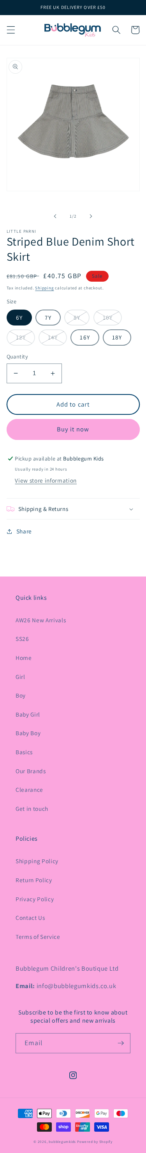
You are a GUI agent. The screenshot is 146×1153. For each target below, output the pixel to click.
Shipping (44, 288)
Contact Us (30, 917)
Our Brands (31, 771)
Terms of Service (38, 936)
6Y (19, 317)
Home (24, 657)
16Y (85, 337)
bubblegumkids (62, 1141)
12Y (21, 337)
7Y (48, 317)
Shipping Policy (37, 861)
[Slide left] (54, 216)
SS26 (22, 638)
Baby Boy (28, 733)
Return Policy (34, 880)
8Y (77, 317)
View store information (46, 480)
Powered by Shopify (95, 1141)
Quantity (17, 356)
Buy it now (73, 429)
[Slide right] (91, 216)
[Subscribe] (120, 1043)
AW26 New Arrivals (41, 620)
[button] (10, 30)
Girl (20, 676)
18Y (117, 337)
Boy (21, 695)
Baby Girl (28, 714)
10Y (108, 317)
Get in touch (32, 808)
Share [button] (24, 531)
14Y (53, 337)
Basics (24, 752)
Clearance (29, 789)
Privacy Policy (35, 899)
